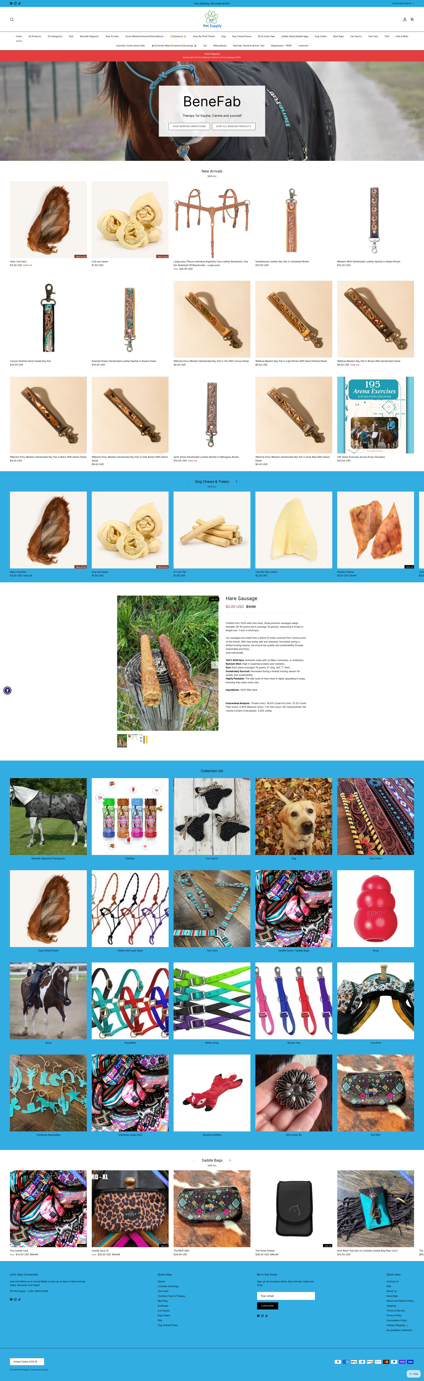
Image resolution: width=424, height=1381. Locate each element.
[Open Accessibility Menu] (7, 690)
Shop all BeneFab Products (233, 126)
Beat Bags (338, 36)
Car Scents (356, 36)
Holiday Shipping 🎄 (397, 1325)
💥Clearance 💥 (178, 36)
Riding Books (220, 45)
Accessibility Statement (399, 1330)
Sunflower (163, 1305)
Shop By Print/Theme (204, 36)
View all (212, 176)
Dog (223, 36)
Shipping (391, 1305)
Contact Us (393, 1281)
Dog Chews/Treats (168, 1325)
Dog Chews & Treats (212, 481)
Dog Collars (321, 36)
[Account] (404, 19)
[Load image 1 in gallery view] (167, 663)
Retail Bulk (392, 1296)
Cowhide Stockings (168, 1286)
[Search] (12, 19)
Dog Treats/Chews (241, 36)
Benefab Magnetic (89, 36)
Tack (71, 36)
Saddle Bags (212, 1160)
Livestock (303, 45)
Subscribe (267, 1305)
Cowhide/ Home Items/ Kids (130, 45)
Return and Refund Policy (400, 1300)
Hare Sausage (241, 598)
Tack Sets (373, 36)
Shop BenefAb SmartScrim (189, 126)
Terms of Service (396, 1310)
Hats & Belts (402, 36)
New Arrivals (112, 36)
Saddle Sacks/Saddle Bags (294, 36)
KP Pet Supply (23, 1370)
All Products (35, 36)
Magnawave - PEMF (281, 45)
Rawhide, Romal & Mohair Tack (249, 45)
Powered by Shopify (39, 1370)
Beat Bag (163, 1300)
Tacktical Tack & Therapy (171, 1296)
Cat (205, 45)
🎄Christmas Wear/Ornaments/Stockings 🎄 (174, 45)
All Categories (55, 36)
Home (19, 36)
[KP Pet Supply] (212, 19)
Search (161, 1281)
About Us (392, 1291)
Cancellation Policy (397, 1320)
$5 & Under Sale (266, 36)
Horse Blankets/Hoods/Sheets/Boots (144, 36)
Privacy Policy (394, 1315)
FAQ (387, 36)
